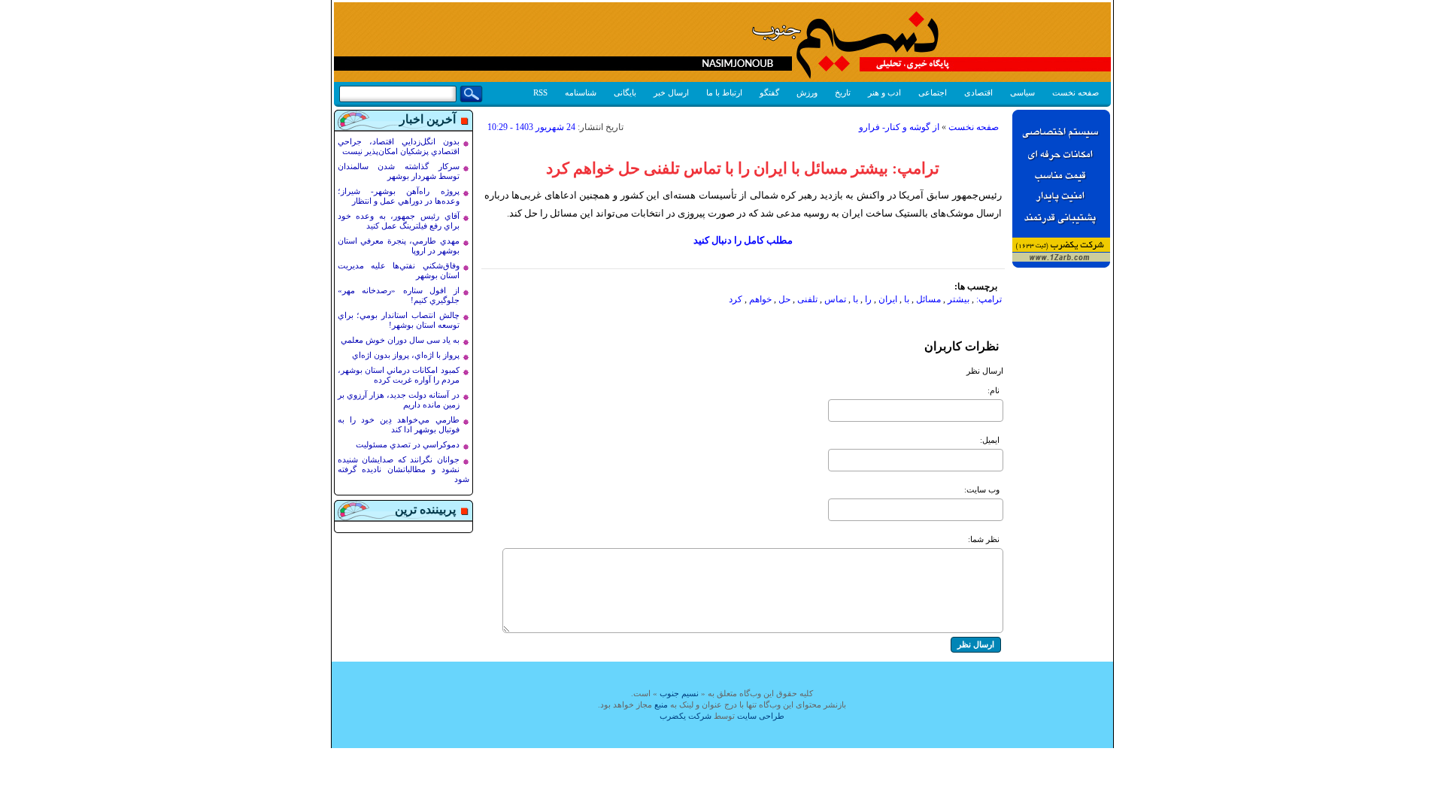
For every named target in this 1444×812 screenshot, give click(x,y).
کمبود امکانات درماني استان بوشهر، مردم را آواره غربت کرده (399, 374)
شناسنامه (580, 92)
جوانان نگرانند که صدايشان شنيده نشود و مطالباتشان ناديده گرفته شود (403, 469)
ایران (887, 299)
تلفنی (807, 299)
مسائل (928, 299)
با (906, 299)
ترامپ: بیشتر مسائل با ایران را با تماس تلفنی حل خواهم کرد (742, 168)
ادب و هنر (884, 92)
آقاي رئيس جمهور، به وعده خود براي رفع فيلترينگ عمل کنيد (399, 220)
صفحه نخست (1075, 92)
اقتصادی (978, 92)
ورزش (807, 92)
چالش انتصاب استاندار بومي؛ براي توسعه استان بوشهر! (399, 320)
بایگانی (625, 92)
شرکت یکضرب (685, 715)
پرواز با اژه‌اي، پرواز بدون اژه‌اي (406, 354)
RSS (540, 92)
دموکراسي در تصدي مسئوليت (408, 444)
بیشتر (958, 299)
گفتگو (769, 92)
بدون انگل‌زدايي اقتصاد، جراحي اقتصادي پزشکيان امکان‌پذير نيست (399, 146)
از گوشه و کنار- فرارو (899, 127)
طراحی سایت (760, 715)
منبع (661, 704)
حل (784, 299)
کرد (735, 299)
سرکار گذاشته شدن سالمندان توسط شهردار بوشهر (399, 171)
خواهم (760, 299)
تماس (835, 299)
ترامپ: (989, 299)
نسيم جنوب (679, 693)
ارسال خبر (671, 92)
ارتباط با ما (724, 92)
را (868, 299)
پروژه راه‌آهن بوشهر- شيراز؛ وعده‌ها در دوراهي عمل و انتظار (399, 195)
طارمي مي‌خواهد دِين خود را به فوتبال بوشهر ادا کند (399, 424)
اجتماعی (932, 92)
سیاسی (1022, 92)
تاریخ (843, 92)
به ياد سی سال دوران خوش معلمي (400, 339)
